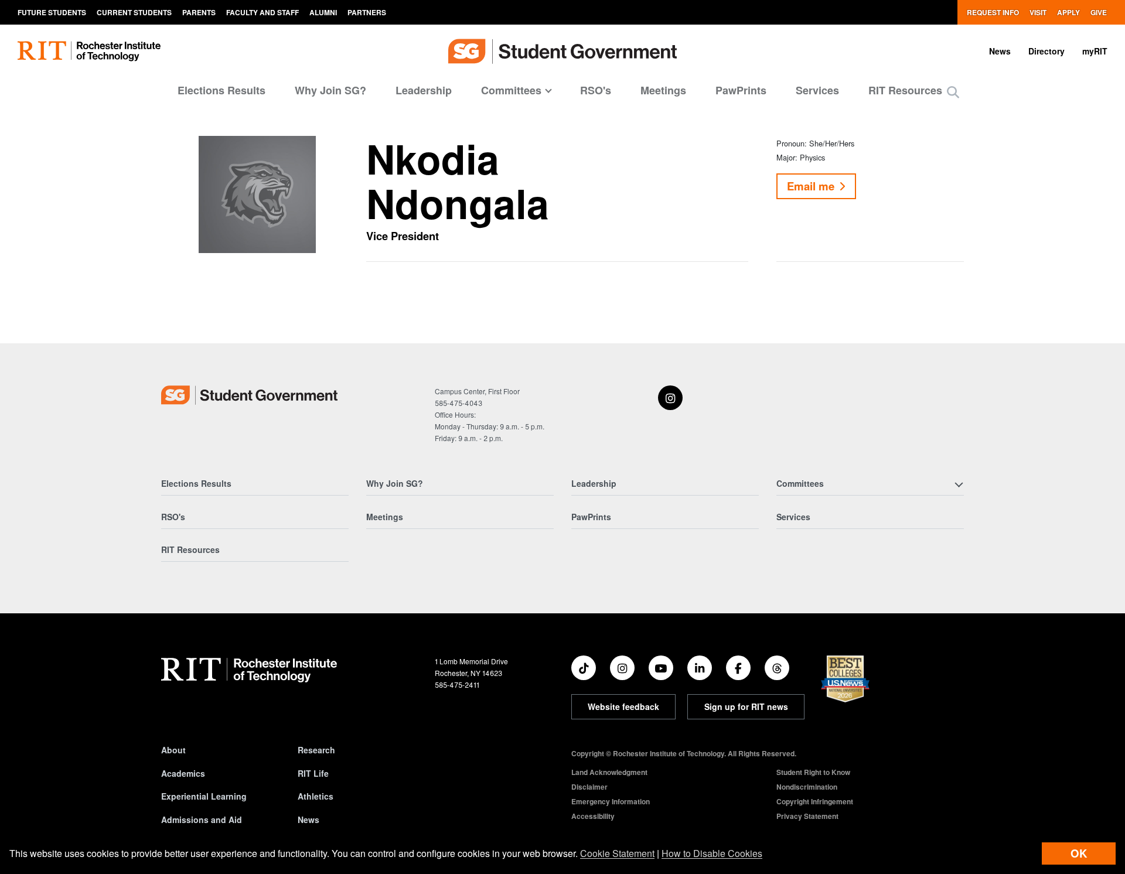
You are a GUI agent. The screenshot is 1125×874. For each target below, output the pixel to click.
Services (817, 90)
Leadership (424, 90)
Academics (183, 773)
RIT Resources (905, 90)
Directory (1046, 51)
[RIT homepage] (89, 51)
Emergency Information (610, 801)
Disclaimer (589, 786)
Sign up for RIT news (746, 706)
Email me (810, 186)
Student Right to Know (813, 772)
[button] (953, 91)
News (1000, 51)
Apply (1068, 12)
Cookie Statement (617, 853)
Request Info (993, 12)
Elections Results (221, 90)
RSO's (595, 90)
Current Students (134, 12)
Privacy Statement (807, 816)
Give (1098, 12)
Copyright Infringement (814, 801)
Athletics (315, 796)
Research (316, 750)
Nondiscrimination (806, 786)
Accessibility (593, 816)
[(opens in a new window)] (670, 397)
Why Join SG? (330, 90)
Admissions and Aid (201, 819)
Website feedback (623, 706)
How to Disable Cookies (712, 853)
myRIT (1094, 51)
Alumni (323, 12)
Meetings (663, 90)
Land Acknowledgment (609, 772)
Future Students (52, 12)
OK (1079, 853)
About (173, 750)
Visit (1037, 12)
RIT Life (313, 773)
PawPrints (740, 90)
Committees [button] (511, 90)
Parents (199, 12)
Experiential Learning (204, 796)
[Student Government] (249, 395)
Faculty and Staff (262, 12)
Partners (366, 12)
